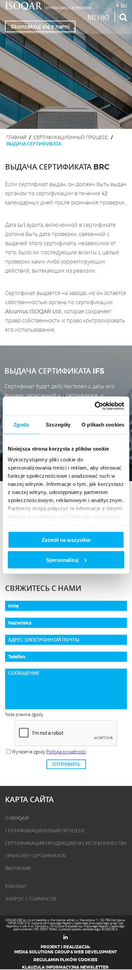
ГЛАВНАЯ (16, 137)
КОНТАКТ (16, 886)
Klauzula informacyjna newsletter (65, 967)
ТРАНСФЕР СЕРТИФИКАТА (35, 856)
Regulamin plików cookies (65, 960)
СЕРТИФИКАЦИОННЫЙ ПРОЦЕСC (71, 137)
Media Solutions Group (42, 952)
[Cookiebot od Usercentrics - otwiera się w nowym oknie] (95, 405)
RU (124, 5)
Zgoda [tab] (21, 425)
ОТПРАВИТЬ (66, 764)
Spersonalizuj (62, 559)
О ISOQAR (17, 818)
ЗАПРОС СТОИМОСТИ (30, 899)
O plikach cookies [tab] (103, 425)
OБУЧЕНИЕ (18, 868)
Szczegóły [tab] (58, 425)
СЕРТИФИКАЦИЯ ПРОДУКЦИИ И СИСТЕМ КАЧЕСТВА (66, 843)
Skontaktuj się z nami (40, 26)
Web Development (95, 952)
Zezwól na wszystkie (66, 540)
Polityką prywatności (66, 752)
